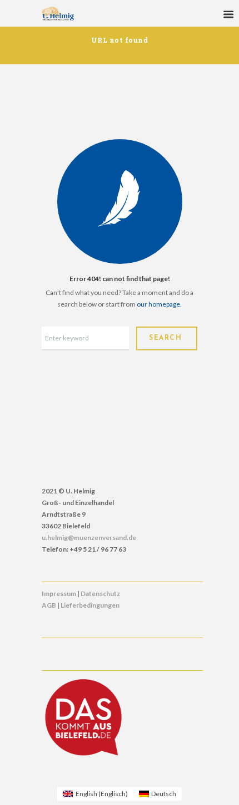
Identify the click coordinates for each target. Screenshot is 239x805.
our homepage (158, 304)
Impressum (59, 593)
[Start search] (166, 338)
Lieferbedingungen (90, 605)
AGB (49, 605)
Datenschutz (100, 593)
